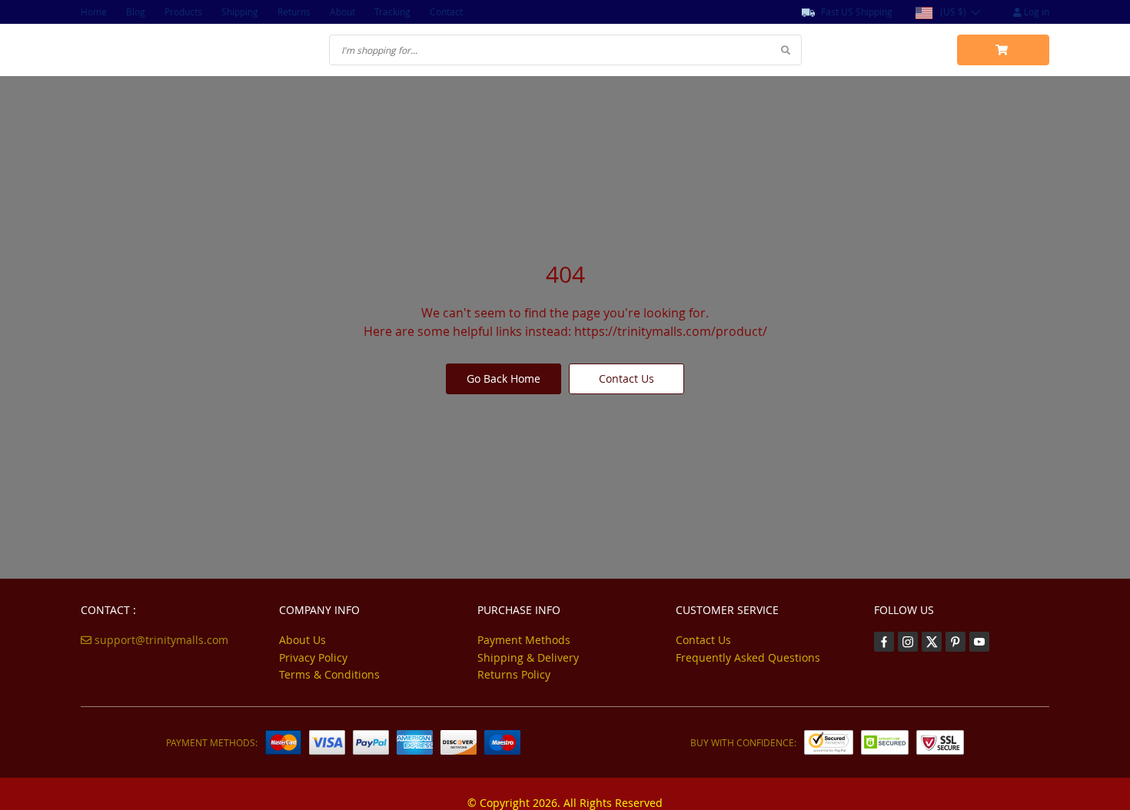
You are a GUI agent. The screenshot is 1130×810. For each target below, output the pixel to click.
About (342, 11)
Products (183, 11)
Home (94, 11)
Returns (294, 11)
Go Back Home (503, 378)
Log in (1035, 11)
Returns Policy (513, 674)
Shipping (239, 11)
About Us (302, 639)
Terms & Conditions (329, 674)
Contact (446, 11)
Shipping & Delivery (528, 657)
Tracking (392, 11)
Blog (135, 11)
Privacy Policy (313, 657)
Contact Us (626, 378)
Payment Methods (523, 639)
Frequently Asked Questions (748, 657)
